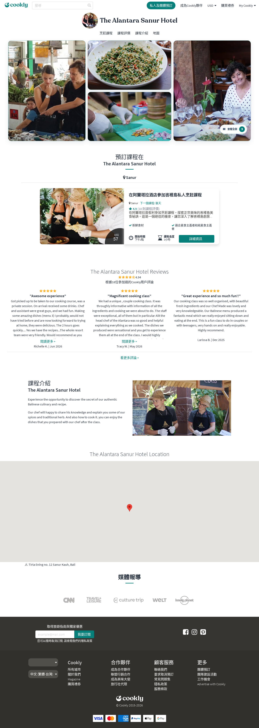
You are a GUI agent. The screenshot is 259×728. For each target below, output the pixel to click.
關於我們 (74, 674)
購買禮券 (227, 5)
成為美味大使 (120, 679)
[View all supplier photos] (46, 91)
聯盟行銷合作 (120, 674)
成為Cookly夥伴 (191, 5)
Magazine (74, 679)
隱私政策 (86, 641)
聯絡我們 (160, 669)
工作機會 (203, 679)
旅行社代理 (119, 684)
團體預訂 (203, 669)
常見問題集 (162, 679)
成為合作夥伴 (120, 669)
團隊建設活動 (207, 674)
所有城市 (74, 669)
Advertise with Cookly (211, 684)
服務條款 (160, 689)
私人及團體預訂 (161, 5)
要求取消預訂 (164, 674)
